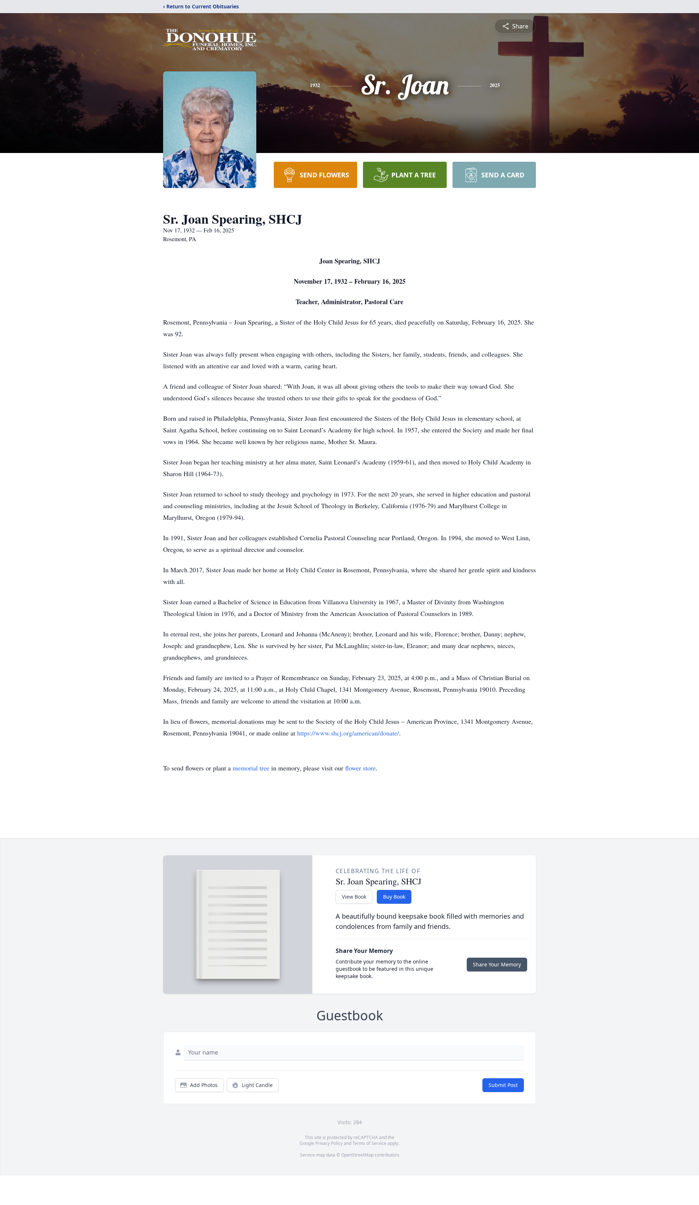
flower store (360, 768)
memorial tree (251, 768)
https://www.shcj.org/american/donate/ (348, 733)
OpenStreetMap (357, 1155)
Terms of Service (369, 1143)
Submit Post (503, 1085)
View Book (354, 896)
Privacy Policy (329, 1143)
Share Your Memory (497, 964)
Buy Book (394, 896)
